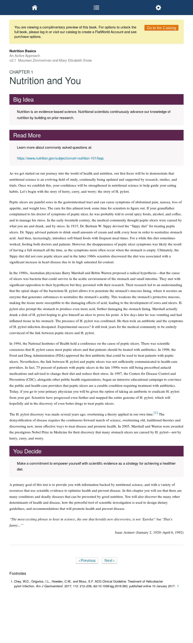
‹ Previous (87, 561)
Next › (109, 561)
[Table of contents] (97, 7)
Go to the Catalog (161, 28)
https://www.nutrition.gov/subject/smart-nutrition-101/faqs (60, 158)
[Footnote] (156, 412)
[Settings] (158, 7)
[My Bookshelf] (35, 7)
